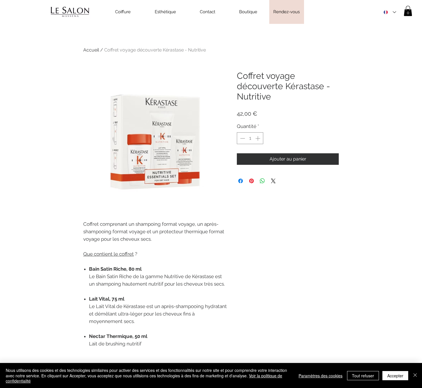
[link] (408, 11)
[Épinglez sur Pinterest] (251, 180)
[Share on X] (273, 180)
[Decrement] (242, 138)
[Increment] (258, 138)
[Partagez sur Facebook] (240, 180)
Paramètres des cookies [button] (320, 376)
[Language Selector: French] (390, 12)
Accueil (91, 50)
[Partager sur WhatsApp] (262, 180)
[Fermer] (415, 375)
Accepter (395, 376)
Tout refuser (363, 376)
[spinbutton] (250, 138)
